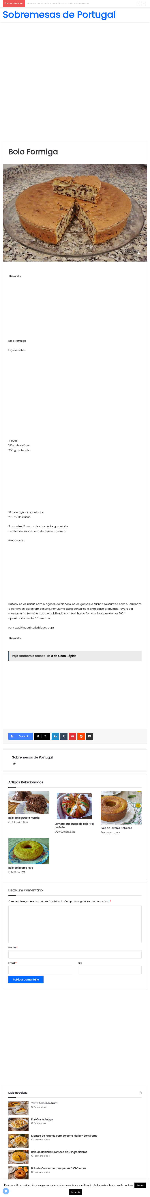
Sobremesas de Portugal (32, 757)
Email (12, 963)
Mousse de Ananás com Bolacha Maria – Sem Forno (64, 1136)
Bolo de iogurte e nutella (24, 818)
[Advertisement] (75, 51)
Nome (12, 947)
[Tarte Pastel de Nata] (18, 1108)
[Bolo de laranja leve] (28, 851)
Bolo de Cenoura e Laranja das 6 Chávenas (58, 1168)
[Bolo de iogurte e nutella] (28, 802)
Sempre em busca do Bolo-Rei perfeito (74, 825)
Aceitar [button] (140, 1185)
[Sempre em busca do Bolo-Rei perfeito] (75, 805)
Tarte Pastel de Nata (44, 1103)
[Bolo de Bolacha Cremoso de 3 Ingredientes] (18, 1157)
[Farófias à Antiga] (18, 1124)
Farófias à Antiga (42, 1119)
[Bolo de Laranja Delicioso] (121, 808)
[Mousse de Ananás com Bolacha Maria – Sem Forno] (18, 1141)
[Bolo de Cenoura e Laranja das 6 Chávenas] (18, 1173)
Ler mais (75, 1192)
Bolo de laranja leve (20, 868)
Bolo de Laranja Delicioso (116, 828)
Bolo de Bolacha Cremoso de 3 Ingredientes (53, 3)
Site (80, 963)
